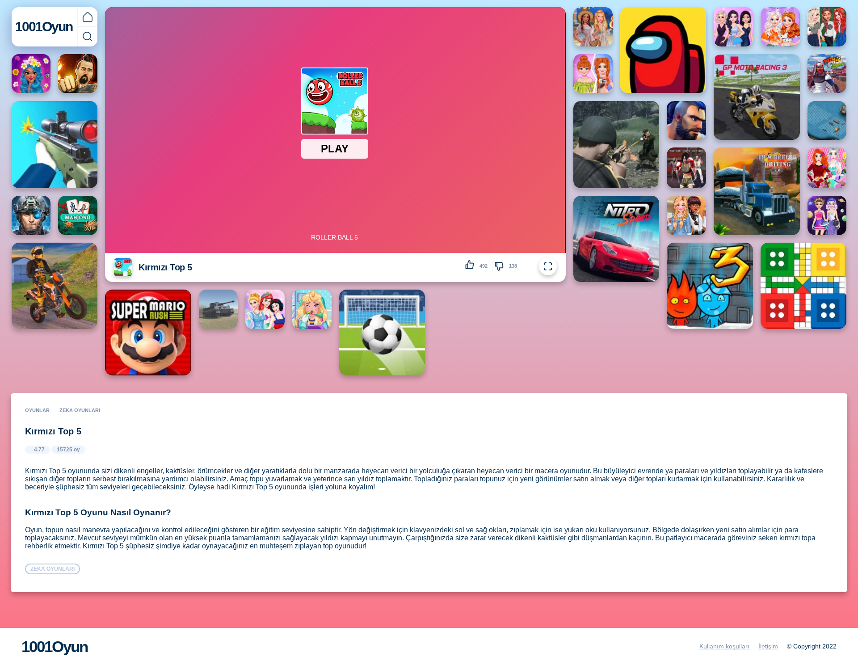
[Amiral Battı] (827, 120)
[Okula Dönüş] (827, 26)
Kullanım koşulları (724, 646)
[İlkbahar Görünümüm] (31, 73)
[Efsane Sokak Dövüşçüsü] (686, 120)
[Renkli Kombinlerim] (780, 26)
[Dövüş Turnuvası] (77, 73)
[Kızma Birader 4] (803, 285)
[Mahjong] (77, 215)
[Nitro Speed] (616, 239)
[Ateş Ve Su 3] (710, 285)
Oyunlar (37, 410)
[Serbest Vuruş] (382, 332)
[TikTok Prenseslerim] (593, 26)
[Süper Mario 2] (148, 332)
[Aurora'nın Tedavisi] (312, 309)
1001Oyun (43, 26)
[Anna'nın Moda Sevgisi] (593, 73)
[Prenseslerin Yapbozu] (827, 167)
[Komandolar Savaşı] (31, 215)
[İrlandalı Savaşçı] (616, 145)
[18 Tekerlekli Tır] (756, 191)
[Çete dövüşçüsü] (686, 167)
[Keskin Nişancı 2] (54, 145)
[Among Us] (663, 50)
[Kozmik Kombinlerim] (827, 215)
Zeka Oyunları (79, 410)
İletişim (768, 646)
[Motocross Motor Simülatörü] (54, 285)
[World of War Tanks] (218, 309)
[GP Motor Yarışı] (756, 97)
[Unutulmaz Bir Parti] (733, 26)
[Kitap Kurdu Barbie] (686, 215)
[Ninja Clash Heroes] (827, 73)
